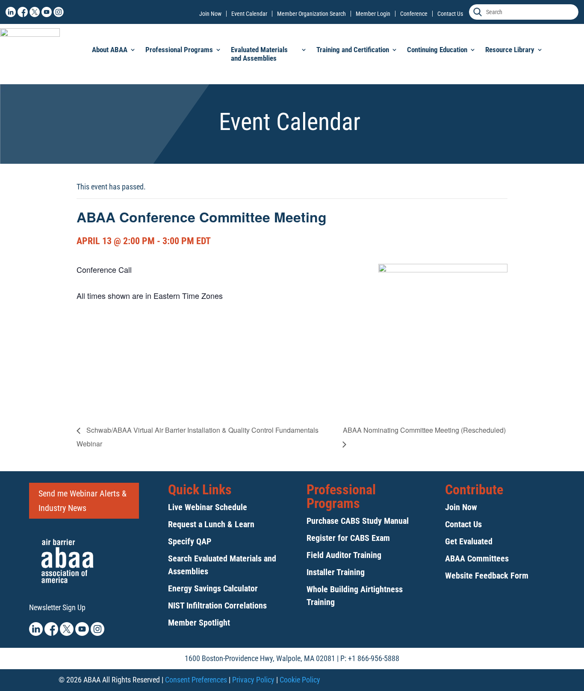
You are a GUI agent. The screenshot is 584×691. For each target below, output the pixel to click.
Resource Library (509, 49)
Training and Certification (352, 49)
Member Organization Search (311, 14)
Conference (414, 14)
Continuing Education (437, 49)
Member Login (373, 14)
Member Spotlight (199, 622)
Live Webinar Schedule (207, 507)
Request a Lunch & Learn (211, 524)
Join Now (210, 14)
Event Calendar (249, 14)
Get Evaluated (469, 541)
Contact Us (450, 14)
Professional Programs (179, 49)
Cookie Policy (300, 679)
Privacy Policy (253, 679)
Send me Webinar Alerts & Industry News (82, 500)
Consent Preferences (196, 679)
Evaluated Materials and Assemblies (259, 53)
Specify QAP (189, 541)
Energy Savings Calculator (213, 588)
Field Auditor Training (344, 555)
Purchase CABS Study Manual (358, 521)
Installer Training (336, 572)
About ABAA (109, 49)
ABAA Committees (477, 558)
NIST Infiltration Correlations (217, 605)
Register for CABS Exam (348, 538)
